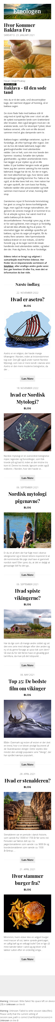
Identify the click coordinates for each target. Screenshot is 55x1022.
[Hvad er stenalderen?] (27, 811)
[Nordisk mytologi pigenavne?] (27, 530)
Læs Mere (27, 378)
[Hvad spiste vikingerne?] (27, 624)
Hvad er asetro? (27, 299)
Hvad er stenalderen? (28, 780)
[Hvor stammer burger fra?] (27, 913)
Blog (27, 306)
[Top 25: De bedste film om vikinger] (27, 719)
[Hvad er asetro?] (27, 330)
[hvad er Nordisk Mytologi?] (27, 432)
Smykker (8, 266)
